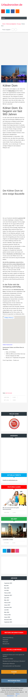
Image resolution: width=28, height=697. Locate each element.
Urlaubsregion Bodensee (9, 663)
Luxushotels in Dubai (8, 539)
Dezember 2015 (8, 619)
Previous (3, 498)
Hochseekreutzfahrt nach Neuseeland (12, 666)
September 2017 (8, 595)
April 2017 (6, 597)
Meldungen (5, 641)
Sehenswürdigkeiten (11, 24)
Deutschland (9, 393)
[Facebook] (12, 11)
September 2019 (8, 583)
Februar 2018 (7, 592)
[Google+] (3, 11)
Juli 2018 (6, 590)
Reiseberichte (6, 643)
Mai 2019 (6, 585)
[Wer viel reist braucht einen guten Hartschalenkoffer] (14, 498)
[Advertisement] (14, 50)
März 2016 (6, 612)
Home (3, 24)
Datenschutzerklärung (8, 637)
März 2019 (6, 588)
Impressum (5, 639)
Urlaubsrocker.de (11, 4)
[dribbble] (17, 551)
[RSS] (17, 11)
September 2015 (8, 622)
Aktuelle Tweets (14, 475)
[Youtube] (13, 551)
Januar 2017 (7, 605)
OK (16, 695)
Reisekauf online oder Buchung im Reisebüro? (14, 661)
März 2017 (6, 600)
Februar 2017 (7, 602)
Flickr (14, 672)
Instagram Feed (14, 680)
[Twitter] (7, 11)
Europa (19, 24)
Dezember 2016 (8, 607)
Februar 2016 (7, 614)
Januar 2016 (7, 617)
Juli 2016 (6, 609)
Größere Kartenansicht (7, 344)
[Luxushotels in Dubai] (14, 530)
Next (24, 498)
